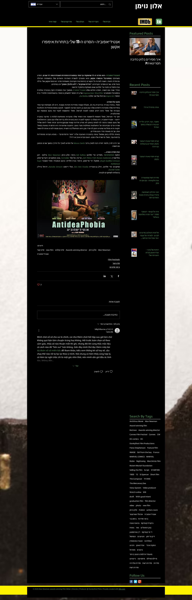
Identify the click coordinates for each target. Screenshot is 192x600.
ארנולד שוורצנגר (136, 514)
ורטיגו (132, 545)
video (132, 505)
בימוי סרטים (115, 267)
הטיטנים (140, 536)
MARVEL (150, 456)
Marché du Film (154, 461)
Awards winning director (76, 250)
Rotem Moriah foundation (141, 465)
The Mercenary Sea (138, 483)
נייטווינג (133, 558)
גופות (132, 527)
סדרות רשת (147, 563)
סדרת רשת (134, 567)
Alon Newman (104, 250)
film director (150, 501)
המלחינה (148, 541)
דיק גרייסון (150, 536)
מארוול (132, 550)
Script (146, 470)
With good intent (143, 496)
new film (49, 250)
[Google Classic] (139, 581)
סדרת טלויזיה (135, 563)
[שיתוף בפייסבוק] (118, 276)
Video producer (149, 488)
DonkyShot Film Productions (142, 443)
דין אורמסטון (135, 532)
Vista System (135, 488)
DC (141, 439)
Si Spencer (144, 474)
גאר (137, 527)
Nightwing (140, 461)
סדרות (156, 563)
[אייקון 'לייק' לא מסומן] (111, 371)
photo (138, 505)
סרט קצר (40, 250)
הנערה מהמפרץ (136, 541)
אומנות (142, 510)
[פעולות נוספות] (38, 330)
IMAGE (132, 452)
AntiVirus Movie (136, 421)
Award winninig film (138, 425)
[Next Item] (134, 46)
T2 (137, 474)
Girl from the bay (144, 452)
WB (144, 492)
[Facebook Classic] (131, 581)
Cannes (152, 434)
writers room (152, 510)
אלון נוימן (92, 250)
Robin (132, 461)
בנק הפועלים (146, 527)
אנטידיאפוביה (43, 254)
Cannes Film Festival (138, 434)
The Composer (136, 479)
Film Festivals (114, 259)
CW (158, 434)
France (156, 452)
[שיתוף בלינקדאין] (104, 276)
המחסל (133, 536)
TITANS (147, 479)
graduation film (136, 501)
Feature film (152, 448)
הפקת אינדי (151, 545)
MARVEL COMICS (137, 456)
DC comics (134, 439)
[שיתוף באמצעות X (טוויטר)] (111, 276)
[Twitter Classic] (135, 581)
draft (132, 496)
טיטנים (140, 550)
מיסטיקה (141, 558)
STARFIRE (155, 470)
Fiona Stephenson (137, 448)
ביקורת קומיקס (147, 523)
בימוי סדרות (143, 519)
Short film (154, 474)
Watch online (135, 492)
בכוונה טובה (134, 523)
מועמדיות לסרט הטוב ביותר (141, 554)
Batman (133, 430)
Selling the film (136, 470)
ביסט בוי (133, 519)
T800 (132, 474)
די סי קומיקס (147, 532)
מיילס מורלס (152, 558)
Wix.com (122, 589)
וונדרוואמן (140, 545)
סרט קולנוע (59, 250)
